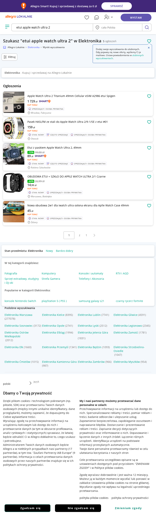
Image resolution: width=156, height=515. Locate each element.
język (36, 381)
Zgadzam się (30, 508)
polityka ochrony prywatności (130, 498)
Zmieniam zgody (128, 508)
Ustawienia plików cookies (107, 483)
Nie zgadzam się (81, 508)
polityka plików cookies (94, 498)
